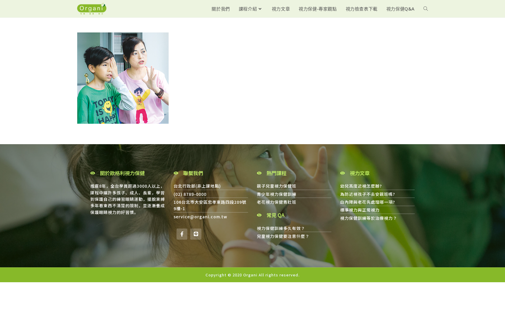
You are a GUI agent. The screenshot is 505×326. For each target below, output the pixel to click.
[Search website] (425, 9)
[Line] (195, 234)
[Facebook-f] (182, 234)
